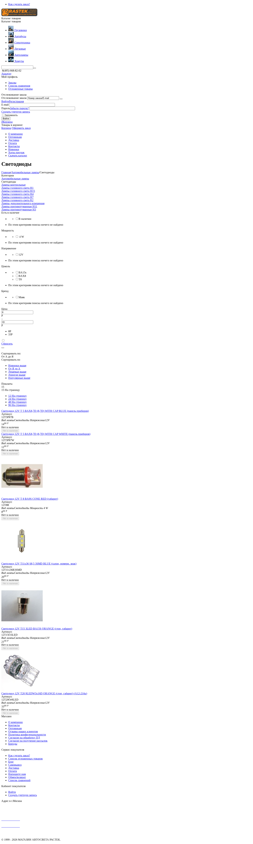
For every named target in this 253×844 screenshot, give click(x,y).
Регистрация (16, 101)
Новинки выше (17, 365)
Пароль (5, 108)
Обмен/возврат (17, 777)
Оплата (12, 771)
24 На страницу (17, 398)
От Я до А (14, 368)
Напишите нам (17, 774)
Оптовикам (15, 728)
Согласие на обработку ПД (24, 737)
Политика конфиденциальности (27, 734)
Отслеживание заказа (14, 97)
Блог (11, 761)
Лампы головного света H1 (17, 187)
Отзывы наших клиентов (23, 731)
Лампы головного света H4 (17, 194)
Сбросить (7, 343)
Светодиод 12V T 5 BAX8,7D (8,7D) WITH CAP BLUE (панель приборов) (45, 410)
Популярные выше (19, 377)
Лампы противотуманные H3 (18, 209)
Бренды (12, 743)
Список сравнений (19, 780)
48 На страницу (17, 402)
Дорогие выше (16, 374)
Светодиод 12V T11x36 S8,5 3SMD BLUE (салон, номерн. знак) (38, 563)
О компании (15, 722)
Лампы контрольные (13, 184)
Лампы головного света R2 (17, 200)
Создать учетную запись (15, 111)
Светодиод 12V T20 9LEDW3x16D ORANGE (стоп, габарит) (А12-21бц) (44, 693)
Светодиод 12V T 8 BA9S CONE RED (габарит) (29, 498)
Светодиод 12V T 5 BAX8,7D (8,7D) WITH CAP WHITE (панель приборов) (45, 433)
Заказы (12, 82)
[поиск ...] (34, 68)
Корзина (6, 128)
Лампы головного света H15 (18, 191)
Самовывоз (15, 764)
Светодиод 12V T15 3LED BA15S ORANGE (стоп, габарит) (36, 628)
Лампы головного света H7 (17, 197)
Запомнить (11, 115)
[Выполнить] (61, 98)
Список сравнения (19, 85)
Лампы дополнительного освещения (22, 203)
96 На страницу (17, 405)
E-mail (5, 104)
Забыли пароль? (19, 108)
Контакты (14, 725)
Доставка (13, 767)
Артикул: (6, 414)
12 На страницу (17, 395)
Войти (5, 101)
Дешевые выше (17, 371)
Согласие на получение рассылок (28, 740)
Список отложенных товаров (25, 758)
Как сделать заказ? (19, 4)
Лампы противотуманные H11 (19, 206)
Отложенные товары (20, 88)
